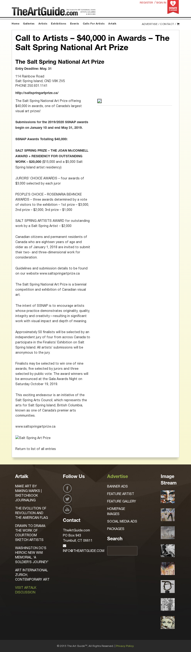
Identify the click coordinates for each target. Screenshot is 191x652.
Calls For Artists (94, 24)
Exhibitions (58, 24)
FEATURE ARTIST (120, 494)
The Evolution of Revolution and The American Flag (31, 513)
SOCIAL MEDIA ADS (122, 521)
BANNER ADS (117, 486)
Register (146, 2)
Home (15, 24)
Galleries (29, 24)
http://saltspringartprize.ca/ (36, 93)
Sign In (161, 2)
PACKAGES (115, 529)
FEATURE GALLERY (121, 501)
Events (74, 24)
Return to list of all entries (35, 449)
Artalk (112, 24)
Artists (43, 24)
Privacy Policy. (125, 646)
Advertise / (151, 24)
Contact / (168, 24)
